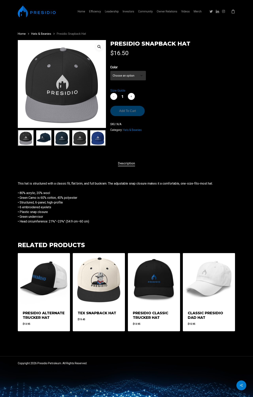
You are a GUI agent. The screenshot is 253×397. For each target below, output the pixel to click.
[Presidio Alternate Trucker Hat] (44, 279)
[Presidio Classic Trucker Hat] (154, 279)
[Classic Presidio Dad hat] (209, 279)
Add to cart (127, 111)
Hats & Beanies (41, 34)
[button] (99, 46)
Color (114, 67)
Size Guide (117, 90)
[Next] (99, 138)
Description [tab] (126, 163)
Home (22, 34)
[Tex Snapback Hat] (99, 279)
